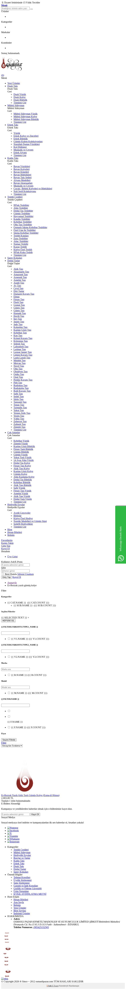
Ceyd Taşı (18, 288)
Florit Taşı (18, 302)
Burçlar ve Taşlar (22, 858)
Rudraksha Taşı (21, 388)
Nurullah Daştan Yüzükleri (27, 144)
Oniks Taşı (19, 374)
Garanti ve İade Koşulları (26, 885)
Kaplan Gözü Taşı (22, 330)
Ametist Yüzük (21, 493)
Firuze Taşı (19, 299)
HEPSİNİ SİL (8, 621)
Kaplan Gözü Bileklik (24, 446)
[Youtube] (12, 836)
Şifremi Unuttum (25, 574)
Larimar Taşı (20, 349)
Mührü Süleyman (15, 105)
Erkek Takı (12, 124)
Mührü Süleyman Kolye (25, 116)
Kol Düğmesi (20, 147)
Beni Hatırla (11, 574)
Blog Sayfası (20, 910)
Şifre (3, 568)
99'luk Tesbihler (21, 205)
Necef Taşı (19, 366)
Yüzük (17, 133)
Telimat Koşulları (22, 877)
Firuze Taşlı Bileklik (23, 449)
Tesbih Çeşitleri (14, 197)
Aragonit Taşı (20, 277)
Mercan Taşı (20, 363)
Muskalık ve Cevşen (23, 149)
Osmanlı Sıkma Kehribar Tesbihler (30, 227)
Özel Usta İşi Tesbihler (25, 230)
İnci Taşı (18, 319)
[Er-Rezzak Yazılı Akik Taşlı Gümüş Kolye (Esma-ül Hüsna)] (24, 792)
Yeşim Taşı (19, 416)
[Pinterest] (12, 827)
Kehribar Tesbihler (23, 222)
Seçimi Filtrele (8, 740)
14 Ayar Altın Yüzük (24, 460)
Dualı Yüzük (20, 94)
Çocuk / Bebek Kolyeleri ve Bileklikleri (33, 188)
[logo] (63, 64)
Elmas (17, 296)
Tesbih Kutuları (21, 235)
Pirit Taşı (18, 382)
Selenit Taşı (19, 343)
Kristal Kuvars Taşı (23, 338)
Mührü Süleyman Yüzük (25, 113)
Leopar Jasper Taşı (23, 352)
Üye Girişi (12, 556)
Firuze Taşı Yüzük (22, 490)
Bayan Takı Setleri (23, 177)
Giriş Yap (5, 546)
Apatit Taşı (19, 282)
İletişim (10, 535)
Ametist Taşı (20, 280)
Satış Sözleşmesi (22, 883)
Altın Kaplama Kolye (24, 477)
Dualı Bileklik (20, 100)
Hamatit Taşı (20, 313)
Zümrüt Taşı (19, 427)
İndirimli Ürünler (22, 913)
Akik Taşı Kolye (22, 468)
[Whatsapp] (13, 839)
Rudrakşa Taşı (20, 385)
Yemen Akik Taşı (22, 413)
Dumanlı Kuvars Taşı (24, 294)
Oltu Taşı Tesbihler (23, 224)
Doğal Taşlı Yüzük (23, 499)
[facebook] (13, 830)
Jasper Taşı (19, 321)
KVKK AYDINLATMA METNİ (30, 894)
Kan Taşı (18, 335)
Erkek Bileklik (21, 138)
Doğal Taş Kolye (22, 463)
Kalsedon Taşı (20, 327)
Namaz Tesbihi (21, 244)
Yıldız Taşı (19, 418)
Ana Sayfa (19, 902)
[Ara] (31, 9)
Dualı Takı (12, 86)
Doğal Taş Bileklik (23, 479)
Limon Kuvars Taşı (23, 355)
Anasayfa (12, 582)
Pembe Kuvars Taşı (23, 380)
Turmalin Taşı (20, 407)
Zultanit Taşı (20, 424)
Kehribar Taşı (20, 332)
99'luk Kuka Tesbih (23, 252)
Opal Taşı (18, 377)
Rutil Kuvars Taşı (22, 391)
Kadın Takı (12, 158)
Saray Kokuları (14, 258)
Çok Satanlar (13, 432)
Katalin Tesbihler (22, 219)
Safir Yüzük (19, 488)
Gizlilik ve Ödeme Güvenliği (28, 888)
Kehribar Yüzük (21, 440)
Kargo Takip (7, 543)
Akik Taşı (18, 269)
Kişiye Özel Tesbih (23, 249)
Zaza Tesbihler (21, 238)
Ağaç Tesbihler (21, 241)
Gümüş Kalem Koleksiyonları (28, 141)
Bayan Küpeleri (21, 172)
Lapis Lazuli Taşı (22, 357)
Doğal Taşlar (13, 260)
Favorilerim (6, 540)
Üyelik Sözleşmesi (23, 880)
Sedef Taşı (19, 396)
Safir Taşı (18, 393)
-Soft (49, 986)
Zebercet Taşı (20, 421)
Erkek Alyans (20, 152)
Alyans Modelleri (22, 180)
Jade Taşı (18, 324)
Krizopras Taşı (21, 341)
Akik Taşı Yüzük (22, 496)
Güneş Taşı (19, 307)
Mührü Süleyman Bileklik (26, 119)
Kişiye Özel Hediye (23, 518)
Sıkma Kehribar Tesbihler (26, 233)
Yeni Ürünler (13, 83)
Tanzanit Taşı (20, 402)
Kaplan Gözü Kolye (23, 471)
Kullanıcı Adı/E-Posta (11, 562)
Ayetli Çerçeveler (22, 513)
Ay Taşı (17, 285)
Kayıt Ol (5, 548)
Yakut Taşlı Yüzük (23, 457)
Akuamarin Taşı (21, 271)
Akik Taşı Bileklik (22, 485)
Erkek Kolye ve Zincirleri (26, 136)
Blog (9, 529)
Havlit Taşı (19, 316)
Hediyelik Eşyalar (16, 504)
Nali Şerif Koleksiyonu (25, 191)
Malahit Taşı (20, 360)
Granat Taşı (19, 305)
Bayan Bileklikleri (22, 174)
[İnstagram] (13, 841)
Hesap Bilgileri (14, 532)
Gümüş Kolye (20, 474)
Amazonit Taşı (21, 274)
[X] (9, 833)
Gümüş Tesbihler (22, 213)
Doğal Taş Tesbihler (23, 210)
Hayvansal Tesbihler (23, 216)
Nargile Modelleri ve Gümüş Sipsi (30, 521)
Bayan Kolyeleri (22, 169)
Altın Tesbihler (21, 208)
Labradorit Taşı (21, 346)
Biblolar (17, 515)
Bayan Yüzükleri (22, 166)
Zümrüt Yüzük (21, 443)
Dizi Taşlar (19, 291)
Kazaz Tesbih (20, 246)
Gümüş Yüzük (21, 454)
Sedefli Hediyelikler (23, 524)
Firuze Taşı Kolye (22, 465)
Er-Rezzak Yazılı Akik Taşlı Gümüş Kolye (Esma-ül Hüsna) (30, 795)
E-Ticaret (55, 986)
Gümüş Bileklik (21, 452)
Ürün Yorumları (21, 891)
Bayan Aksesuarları (23, 183)
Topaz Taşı (19, 404)
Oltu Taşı (18, 368)
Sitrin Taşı (18, 399)
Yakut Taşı (19, 410)
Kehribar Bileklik (22, 482)
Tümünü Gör (20, 102)
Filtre (3, 742)
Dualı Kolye (20, 97)
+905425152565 (41, 927)
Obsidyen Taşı (21, 371)
